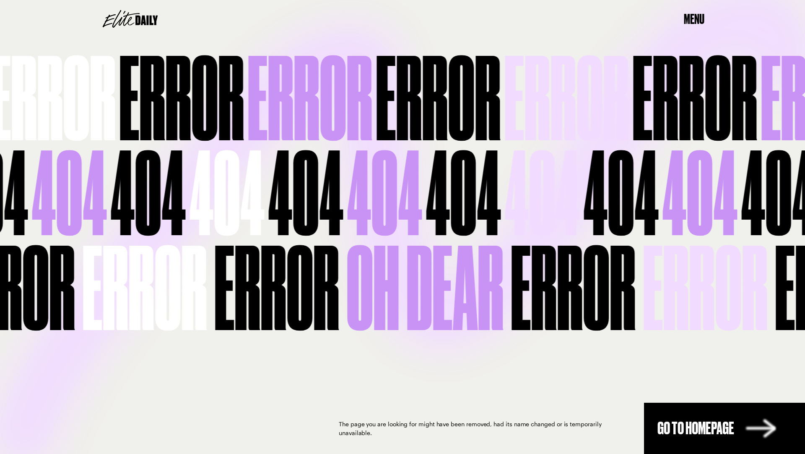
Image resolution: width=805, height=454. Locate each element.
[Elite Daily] (130, 19)
